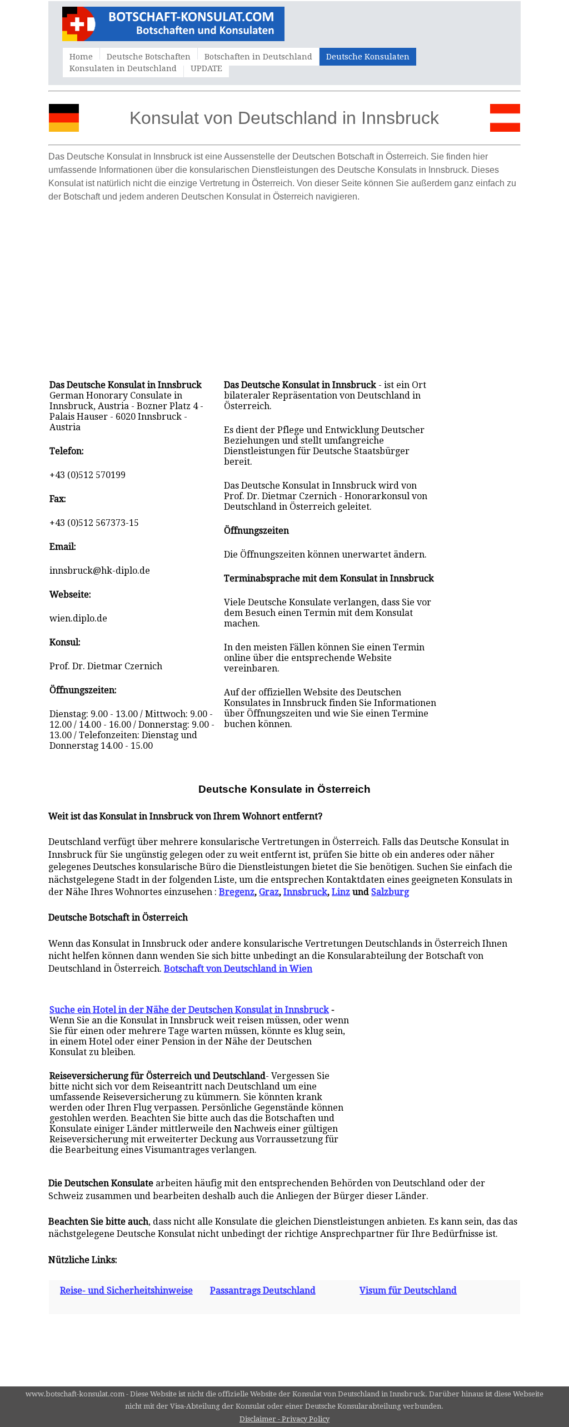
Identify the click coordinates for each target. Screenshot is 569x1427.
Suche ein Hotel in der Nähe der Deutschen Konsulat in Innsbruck (189, 1010)
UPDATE (206, 68)
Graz (269, 892)
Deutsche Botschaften (149, 56)
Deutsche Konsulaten (368, 56)
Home (81, 56)
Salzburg (390, 892)
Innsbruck (305, 892)
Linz (341, 892)
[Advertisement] (284, 285)
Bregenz (236, 892)
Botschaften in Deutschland (258, 56)
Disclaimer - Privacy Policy (284, 1419)
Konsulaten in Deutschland (123, 68)
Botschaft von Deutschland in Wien (238, 968)
